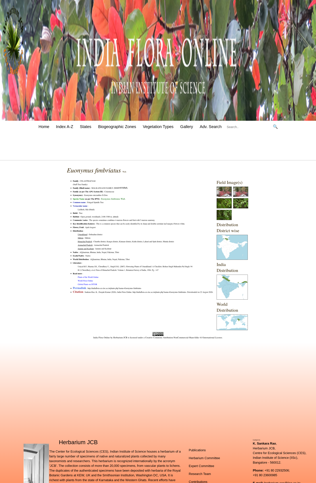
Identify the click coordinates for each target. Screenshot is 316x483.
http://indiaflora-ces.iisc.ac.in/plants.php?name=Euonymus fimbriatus (114, 288)
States (85, 126)
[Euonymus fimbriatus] (224, 196)
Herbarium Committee (204, 458)
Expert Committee (201, 466)
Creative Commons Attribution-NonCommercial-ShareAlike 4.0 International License (183, 337)
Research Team (200, 474)
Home (44, 126)
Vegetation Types (158, 126)
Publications (197, 450)
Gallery (186, 126)
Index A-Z (64, 126)
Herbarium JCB (120, 337)
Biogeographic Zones (117, 126)
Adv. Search (211, 126)
